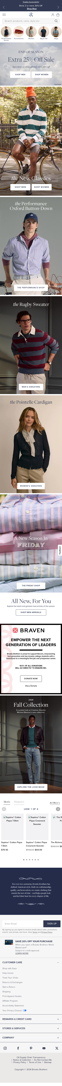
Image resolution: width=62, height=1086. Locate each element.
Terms (35, 932)
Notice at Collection (22, 1060)
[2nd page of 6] (26, 859)
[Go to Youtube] (43, 1048)
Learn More (21, 953)
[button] (58, 14)
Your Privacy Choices (12, 1010)
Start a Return (8, 987)
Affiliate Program (10, 1001)
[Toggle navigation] (4, 14)
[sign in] (52, 14)
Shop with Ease (9, 968)
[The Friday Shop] (31, 535)
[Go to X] (56, 1048)
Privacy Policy (46, 932)
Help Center (8, 973)
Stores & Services (13, 1028)
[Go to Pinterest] (31, 1048)
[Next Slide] (58, 7)
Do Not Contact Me (43, 1060)
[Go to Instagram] (5, 1048)
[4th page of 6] (32, 859)
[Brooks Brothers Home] (31, 15)
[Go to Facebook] (18, 1048)
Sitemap (47, 1062)
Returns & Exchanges (12, 982)
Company (8, 1037)
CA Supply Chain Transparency (31, 1057)
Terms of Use (35, 1062)
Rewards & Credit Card (16, 1019)
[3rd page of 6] (29, 859)
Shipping (6, 991)
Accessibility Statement (13, 1005)
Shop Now (32, 8)
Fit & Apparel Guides (12, 996)
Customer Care (12, 962)
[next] (58, 809)
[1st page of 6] (23, 859)
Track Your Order (10, 977)
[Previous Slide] (3, 7)
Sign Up (51, 923)
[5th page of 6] (35, 859)
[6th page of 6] (38, 859)
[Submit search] (56, 21)
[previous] (4, 809)
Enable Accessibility (31, 2)
